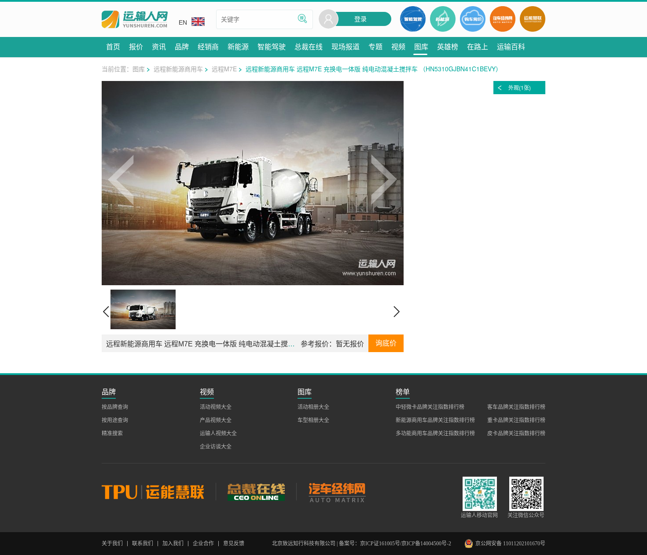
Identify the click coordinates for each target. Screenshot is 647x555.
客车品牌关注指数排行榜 (516, 407)
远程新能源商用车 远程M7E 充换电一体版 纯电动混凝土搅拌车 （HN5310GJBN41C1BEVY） (253, 344)
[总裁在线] (256, 491)
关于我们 (112, 543)
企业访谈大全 (216, 447)
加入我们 (173, 543)
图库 (138, 68)
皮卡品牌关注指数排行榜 (516, 433)
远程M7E (224, 68)
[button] (121, 183)
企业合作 (203, 543)
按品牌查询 (115, 407)
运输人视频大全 (218, 433)
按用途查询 (115, 420)
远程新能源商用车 (178, 68)
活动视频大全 (216, 407)
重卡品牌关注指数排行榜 (516, 420)
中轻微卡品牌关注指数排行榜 (430, 407)
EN (183, 22)
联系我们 (142, 543)
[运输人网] (135, 19)
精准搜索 (112, 433)
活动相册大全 (313, 407)
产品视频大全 (216, 420)
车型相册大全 (313, 420)
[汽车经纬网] (336, 491)
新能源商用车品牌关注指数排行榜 (435, 420)
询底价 (386, 343)
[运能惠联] (159, 491)
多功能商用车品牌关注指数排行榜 (435, 433)
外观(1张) (519, 87)
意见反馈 (233, 543)
